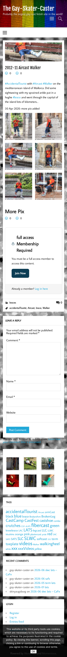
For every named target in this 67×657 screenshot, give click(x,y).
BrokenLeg (48, 516)
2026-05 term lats (44, 583)
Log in (13, 617)
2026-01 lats (41, 587)
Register (14, 613)
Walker (46, 308)
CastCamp (15, 520)
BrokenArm (35, 516)
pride (44, 534)
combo (57, 520)
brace (38, 308)
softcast (42, 539)
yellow (38, 549)
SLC (20, 538)
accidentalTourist (17, 308)
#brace (17, 97)
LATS (28, 530)
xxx (14, 548)
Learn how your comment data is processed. (31, 440)
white (8, 549)
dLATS (28, 526)
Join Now (20, 273)
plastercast (35, 534)
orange (19, 534)
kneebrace (12, 530)
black (9, 516)
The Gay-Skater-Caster (28, 8)
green (54, 525)
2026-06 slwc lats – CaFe (45, 591)
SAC (55, 534)
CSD (23, 526)
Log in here (41, 288)
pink (27, 534)
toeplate (12, 543)
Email (10, 396)
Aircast (31, 308)
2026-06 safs (42, 578)
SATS (14, 539)
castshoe (46, 520)
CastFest (31, 520)
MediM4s (10, 534)
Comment (13, 340)
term (55, 539)
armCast (50, 512)
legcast (37, 530)
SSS (49, 539)
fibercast (40, 525)
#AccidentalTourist (15, 83)
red (49, 533)
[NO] (62, 641)
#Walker (47, 83)
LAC (21, 530)
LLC (44, 530)
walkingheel (50, 543)
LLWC (51, 530)
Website (11, 412)
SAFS (8, 539)
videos (25, 543)
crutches (13, 525)
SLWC (30, 538)
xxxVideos (26, 548)
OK (33, 651)
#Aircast (37, 83)
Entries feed (17, 621)
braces (12, 302)
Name (11, 381)
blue (17, 516)
